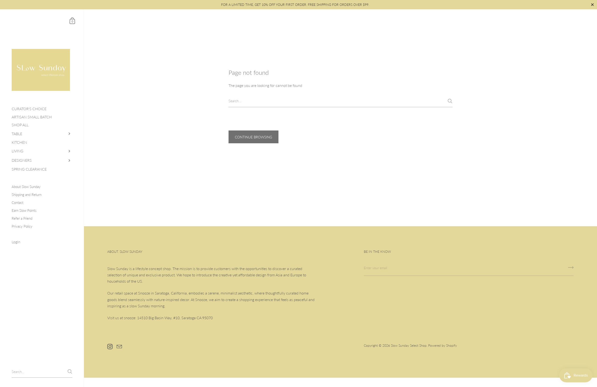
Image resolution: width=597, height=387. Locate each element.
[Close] (364, 135)
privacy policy (264, 225)
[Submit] (356, 241)
